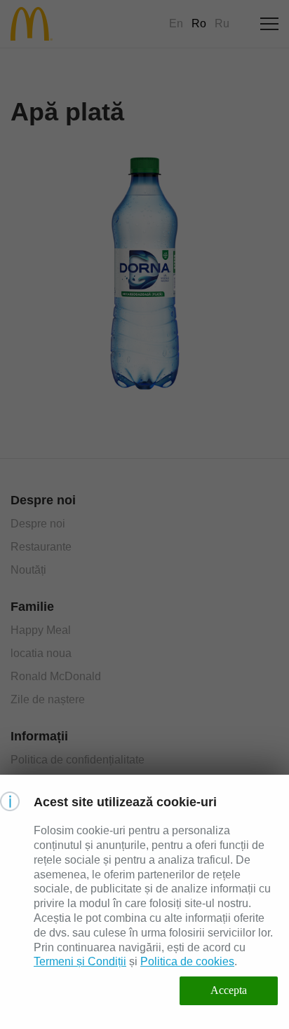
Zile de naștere (48, 699)
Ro (198, 23)
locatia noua (41, 653)
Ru (222, 23)
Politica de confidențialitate (77, 760)
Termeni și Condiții (80, 961)
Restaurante (41, 547)
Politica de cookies (187, 961)
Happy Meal (41, 630)
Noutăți (28, 570)
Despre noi (38, 524)
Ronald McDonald (56, 676)
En (176, 23)
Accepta (228, 990)
